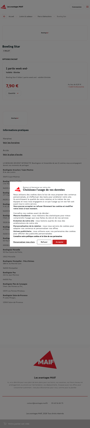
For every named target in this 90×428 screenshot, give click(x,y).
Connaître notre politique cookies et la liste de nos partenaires (37, 236)
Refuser (44, 242)
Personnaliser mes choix (24, 242)
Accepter (59, 242)
